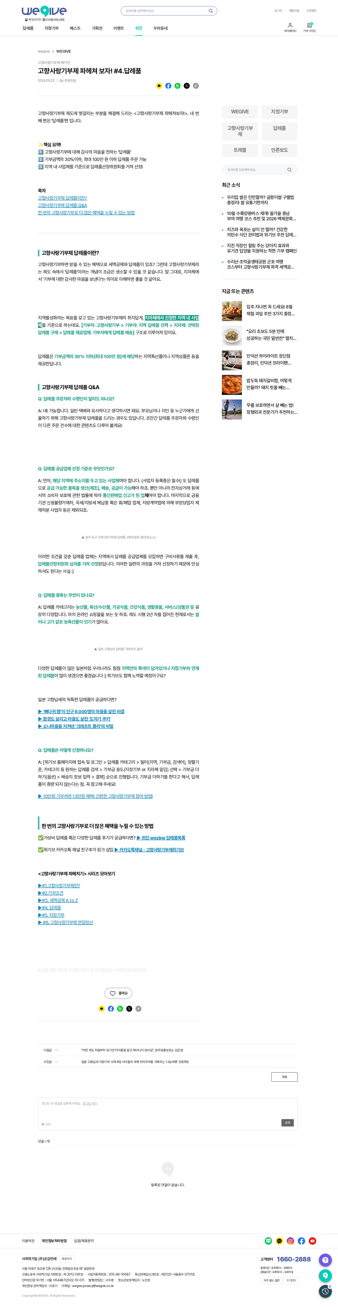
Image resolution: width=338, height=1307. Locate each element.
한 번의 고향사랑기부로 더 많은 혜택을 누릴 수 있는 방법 (86, 212)
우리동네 (160, 28)
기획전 (97, 28)
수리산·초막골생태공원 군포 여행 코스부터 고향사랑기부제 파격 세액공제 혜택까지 (261, 264)
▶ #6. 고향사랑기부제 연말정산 (65, 922)
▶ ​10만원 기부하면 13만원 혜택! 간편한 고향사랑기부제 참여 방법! (95, 796)
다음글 (48, 1050)
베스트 (75, 28)
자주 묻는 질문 (272, 1280)
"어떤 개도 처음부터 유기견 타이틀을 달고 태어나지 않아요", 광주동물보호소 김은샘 (132, 1050)
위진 (138, 28)
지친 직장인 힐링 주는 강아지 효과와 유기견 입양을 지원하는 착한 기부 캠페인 (262, 248)
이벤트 (118, 28)
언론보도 (279, 150)
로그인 (278, 10)
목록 (284, 1077)
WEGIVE (63, 51)
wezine (43, 51)
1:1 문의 (290, 1280)
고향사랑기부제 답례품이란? (62, 198)
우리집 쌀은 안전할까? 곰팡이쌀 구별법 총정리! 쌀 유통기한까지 (260, 200)
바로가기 (67, 1259)
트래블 (240, 150)
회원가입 (294, 10)
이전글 (48, 1062)
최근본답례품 (325, 1291)
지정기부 (52, 28)
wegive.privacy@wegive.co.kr (93, 1286)
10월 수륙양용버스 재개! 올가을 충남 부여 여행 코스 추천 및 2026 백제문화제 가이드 (261, 216)
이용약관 (28, 1241)
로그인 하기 (90, 1103)
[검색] (211, 10)
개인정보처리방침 (54, 1241)
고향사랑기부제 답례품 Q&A (62, 205)
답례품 (28, 28)
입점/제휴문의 (84, 1241)
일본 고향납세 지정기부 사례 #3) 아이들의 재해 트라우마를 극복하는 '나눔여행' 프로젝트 (135, 1062)
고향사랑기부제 (240, 131)
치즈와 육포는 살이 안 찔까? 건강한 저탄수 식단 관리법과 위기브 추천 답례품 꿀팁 (262, 232)
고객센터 (311, 10)
